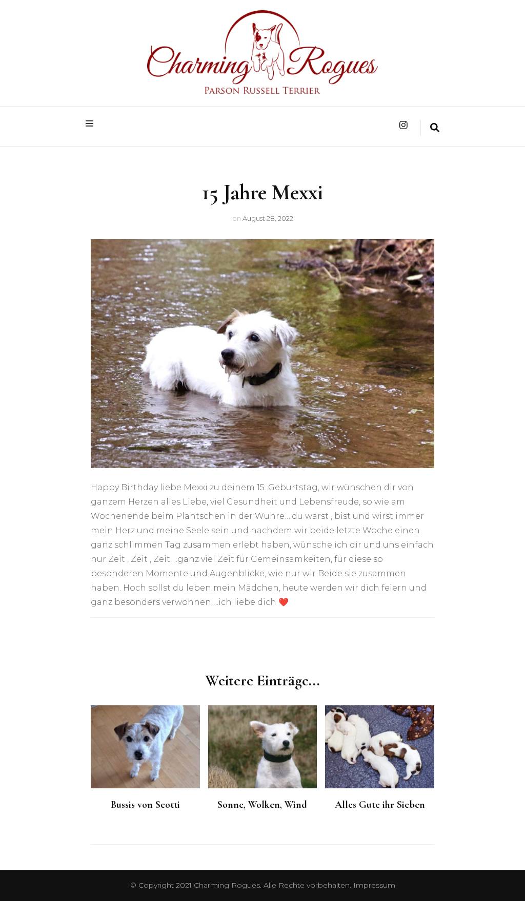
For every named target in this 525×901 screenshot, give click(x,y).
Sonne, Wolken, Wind (262, 805)
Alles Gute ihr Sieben (380, 805)
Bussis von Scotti (145, 805)
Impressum (374, 885)
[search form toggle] (434, 128)
